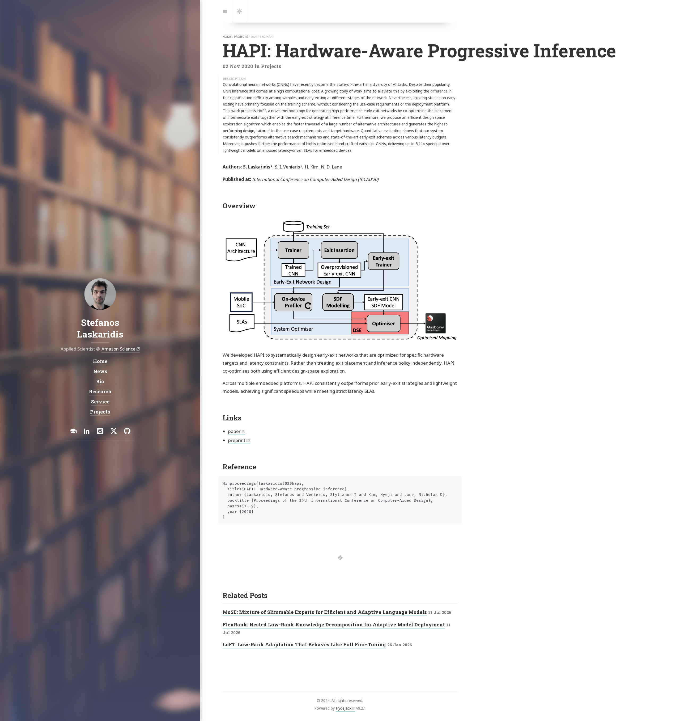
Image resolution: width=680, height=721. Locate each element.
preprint (236, 440)
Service (100, 401)
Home (100, 361)
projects (241, 37)
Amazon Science (118, 349)
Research (100, 391)
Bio (100, 381)
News (100, 371)
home (227, 37)
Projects (100, 411)
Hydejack (343, 708)
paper (234, 431)
